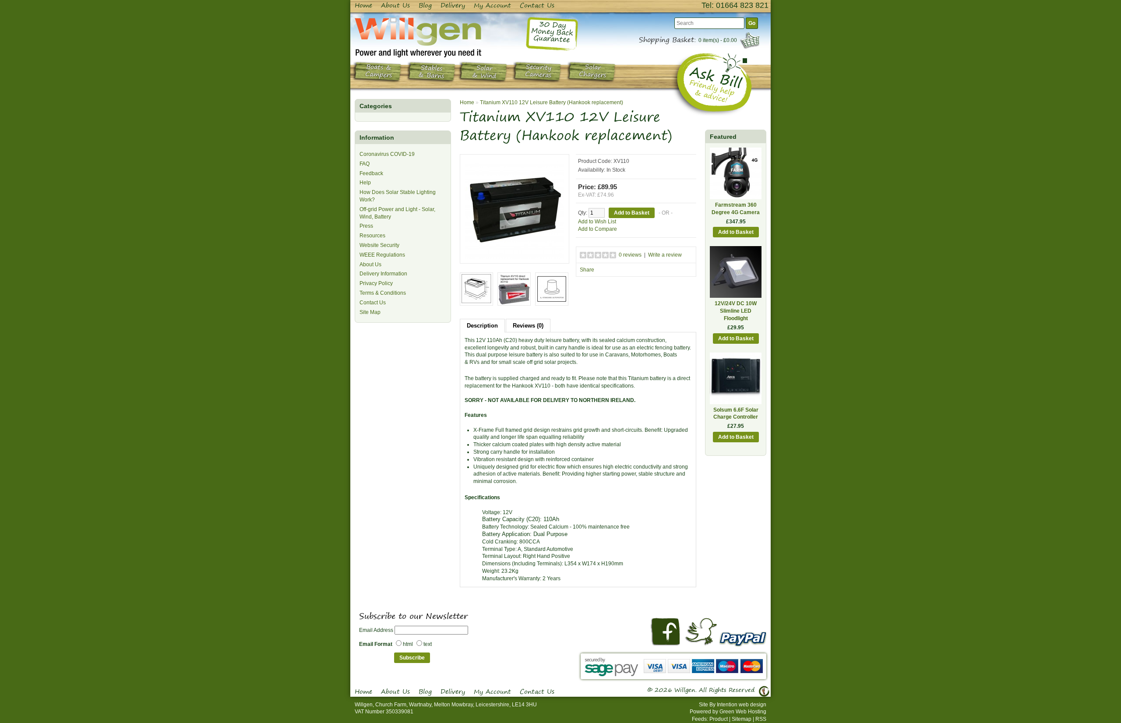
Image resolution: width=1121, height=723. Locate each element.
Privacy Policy (376, 283)
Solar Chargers (592, 71)
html (408, 644)
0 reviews (630, 255)
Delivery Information (383, 274)
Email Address (376, 630)
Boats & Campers (378, 71)
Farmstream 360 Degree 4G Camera (736, 208)
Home (363, 5)
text (427, 644)
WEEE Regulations (382, 255)
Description (482, 325)
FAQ (365, 164)
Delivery (453, 5)
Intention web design (741, 705)
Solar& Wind (484, 72)
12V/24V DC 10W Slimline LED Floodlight (736, 310)
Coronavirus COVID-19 (387, 154)
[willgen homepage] (418, 37)
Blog (425, 5)
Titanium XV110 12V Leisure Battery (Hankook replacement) (551, 102)
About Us (395, 5)
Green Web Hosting (742, 712)
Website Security (379, 245)
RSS (760, 719)
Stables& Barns (431, 72)
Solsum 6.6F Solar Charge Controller (735, 413)
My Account (492, 5)
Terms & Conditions (383, 293)
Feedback (371, 173)
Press (366, 226)
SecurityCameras (538, 71)
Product (718, 719)
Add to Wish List (597, 222)
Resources (372, 236)
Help (365, 183)
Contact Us (537, 5)
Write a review (665, 255)
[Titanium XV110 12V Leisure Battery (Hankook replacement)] (514, 208)
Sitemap (741, 719)
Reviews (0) (528, 325)
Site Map (370, 312)
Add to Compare (597, 229)
